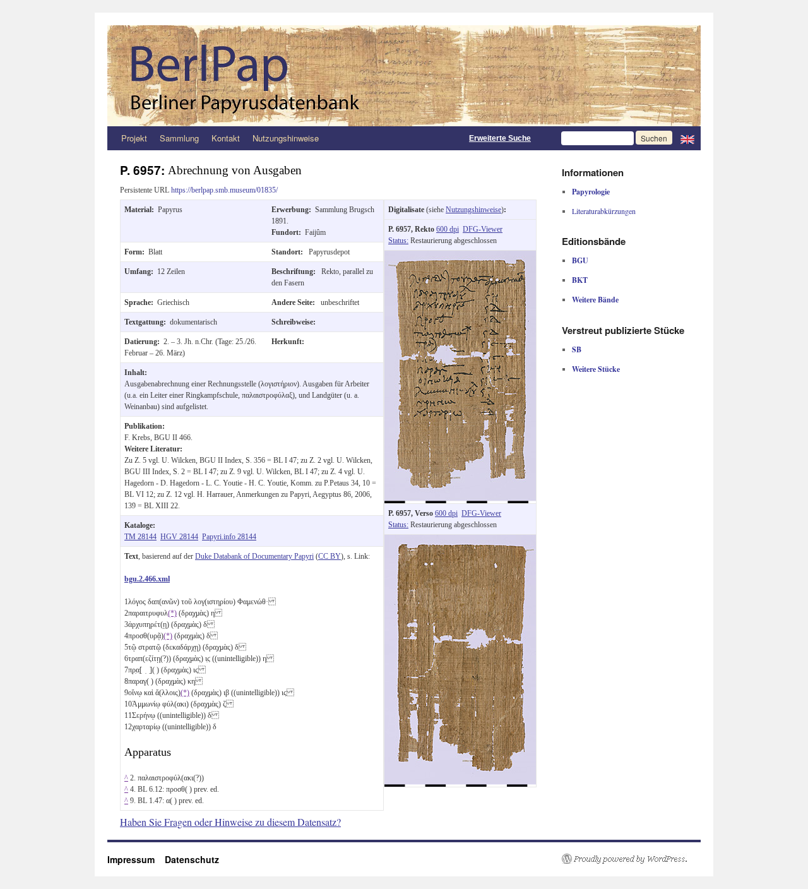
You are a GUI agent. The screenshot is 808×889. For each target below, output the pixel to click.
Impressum (136, 859)
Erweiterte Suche (500, 138)
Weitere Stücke (596, 369)
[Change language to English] (687, 138)
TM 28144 (140, 536)
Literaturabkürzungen (604, 211)
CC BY (329, 556)
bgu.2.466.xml (147, 579)
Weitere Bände (595, 299)
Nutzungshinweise (285, 138)
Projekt (134, 138)
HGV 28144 (179, 536)
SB (576, 349)
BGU (580, 260)
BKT (580, 280)
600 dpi (447, 229)
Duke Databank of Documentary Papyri (254, 556)
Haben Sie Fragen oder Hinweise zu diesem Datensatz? (230, 821)
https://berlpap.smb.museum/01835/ (224, 190)
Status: (398, 240)
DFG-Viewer (482, 229)
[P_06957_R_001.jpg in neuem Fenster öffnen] (460, 256)
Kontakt (225, 138)
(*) (172, 613)
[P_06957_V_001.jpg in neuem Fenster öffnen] (460, 540)
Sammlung (179, 138)
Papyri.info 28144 (229, 536)
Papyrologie (591, 191)
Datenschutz (192, 859)
